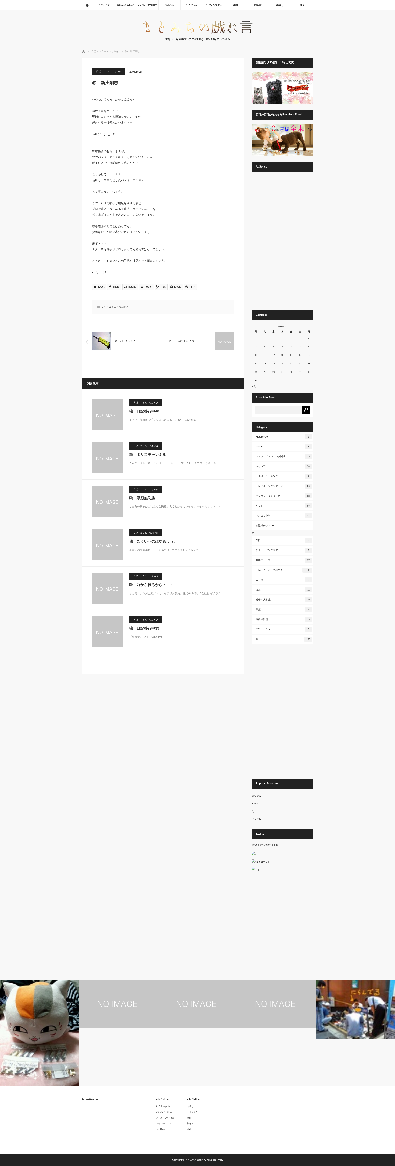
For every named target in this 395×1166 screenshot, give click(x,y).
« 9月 (255, 386)
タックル (256, 795)
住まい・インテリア (282, 550)
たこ (254, 811)
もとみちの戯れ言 (194, 1160)
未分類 (282, 579)
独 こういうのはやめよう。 (153, 541)
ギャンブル (283, 466)
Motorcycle (282, 436)
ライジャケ (191, 5)
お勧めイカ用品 (125, 5)
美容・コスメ (282, 629)
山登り (280, 5)
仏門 (282, 540)
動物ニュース (283, 560)
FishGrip (169, 5)
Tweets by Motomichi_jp (265, 844)
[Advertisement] (282, 243)
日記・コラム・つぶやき (108, 71)
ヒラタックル (103, 5)
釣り (283, 639)
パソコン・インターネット (283, 496)
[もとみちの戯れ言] (197, 33)
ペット (283, 505)
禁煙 (283, 609)
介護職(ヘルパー (265, 525)
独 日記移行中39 (144, 628)
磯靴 (235, 5)
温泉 (283, 589)
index (255, 803)
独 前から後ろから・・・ (151, 585)
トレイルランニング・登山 (283, 486)
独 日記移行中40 (144, 411)
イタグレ (256, 819)
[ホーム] (87, 5)
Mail (302, 5)
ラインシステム (213, 5)
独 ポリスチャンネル (147, 455)
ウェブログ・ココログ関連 (283, 456)
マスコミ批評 (283, 515)
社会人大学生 (283, 599)
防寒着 (258, 5)
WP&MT (282, 446)
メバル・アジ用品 (147, 5)
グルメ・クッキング (282, 476)
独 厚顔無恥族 (142, 498)
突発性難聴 (283, 619)
